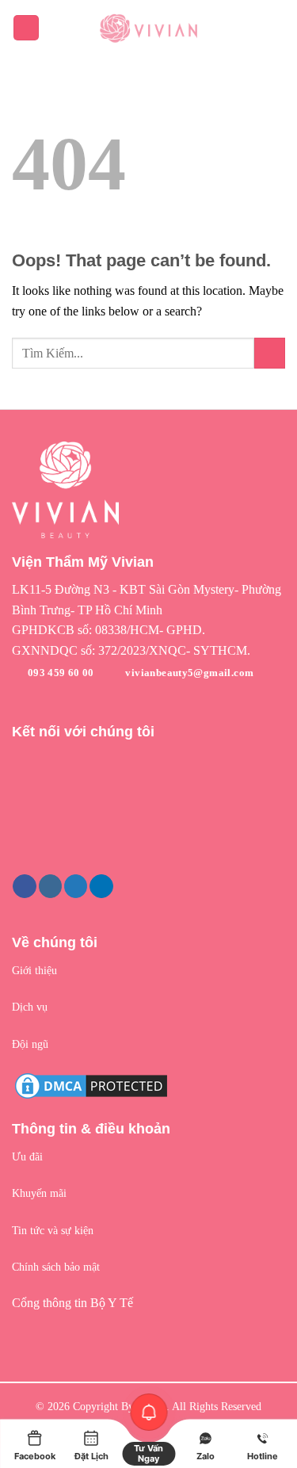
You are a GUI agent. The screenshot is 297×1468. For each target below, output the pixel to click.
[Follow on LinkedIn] (100, 886)
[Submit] (269, 353)
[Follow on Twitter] (75, 886)
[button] (148, 599)
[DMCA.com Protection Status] (91, 1084)
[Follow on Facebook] (24, 886)
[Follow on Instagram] (50, 886)
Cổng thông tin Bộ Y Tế (72, 1302)
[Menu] (26, 28)
